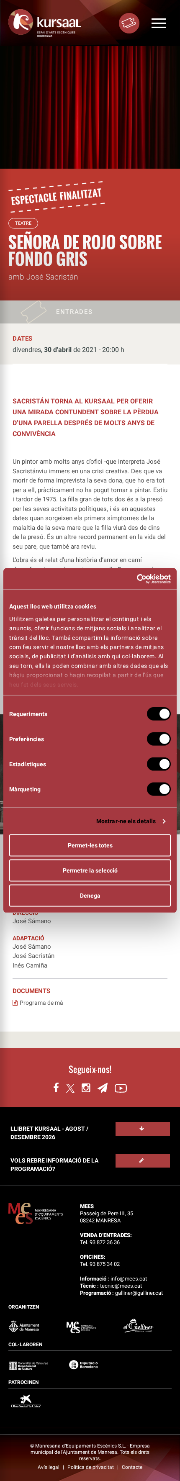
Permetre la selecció (90, 870)
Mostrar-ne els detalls (126, 821)
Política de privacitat (91, 1467)
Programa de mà (41, 1002)
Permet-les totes (90, 845)
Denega (90, 895)
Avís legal (49, 1467)
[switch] (159, 739)
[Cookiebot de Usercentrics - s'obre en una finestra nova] (134, 579)
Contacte (132, 1467)
